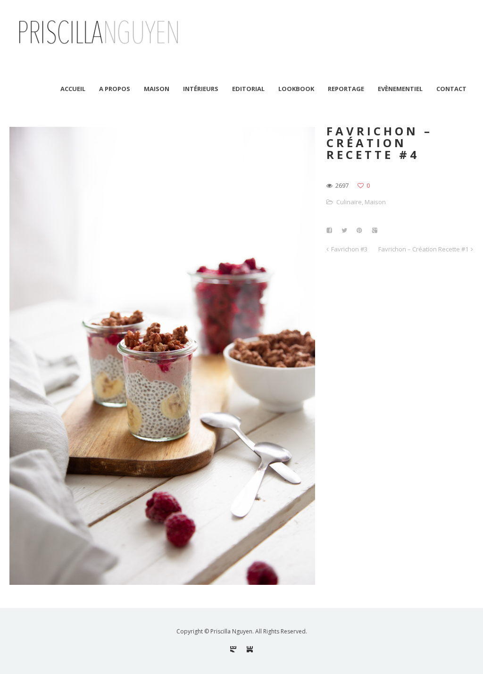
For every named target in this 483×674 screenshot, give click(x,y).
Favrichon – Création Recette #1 (423, 249)
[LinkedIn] (250, 649)
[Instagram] (233, 649)
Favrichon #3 (349, 249)
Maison (375, 202)
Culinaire (349, 202)
